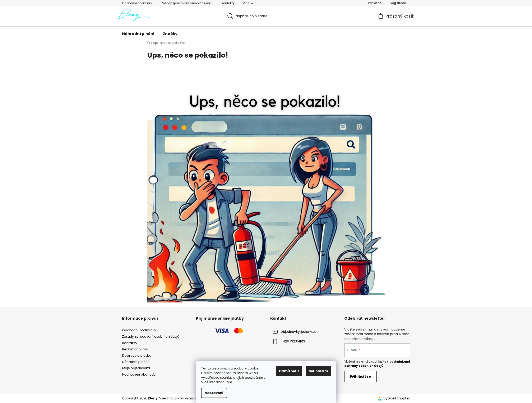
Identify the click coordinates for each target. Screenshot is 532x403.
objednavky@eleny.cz (298, 331)
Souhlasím (318, 371)
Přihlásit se (360, 376)
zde (229, 382)
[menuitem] (138, 34)
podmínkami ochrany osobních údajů (377, 363)
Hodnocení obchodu (139, 374)
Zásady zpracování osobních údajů (186, 3)
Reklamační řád (135, 349)
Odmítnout (289, 371)
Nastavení (214, 392)
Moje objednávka (136, 368)
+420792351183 (293, 341)
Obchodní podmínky (137, 3)
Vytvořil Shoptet (396, 398)
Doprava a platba (136, 355)
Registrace (398, 3)
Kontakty (228, 3)
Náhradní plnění (135, 361)
